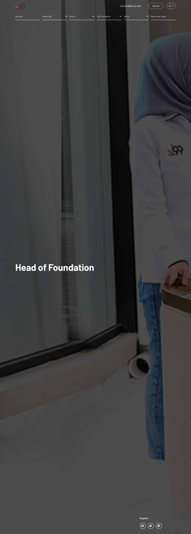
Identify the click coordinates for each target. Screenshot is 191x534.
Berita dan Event (158, 16)
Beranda (19, 16)
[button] (143, 526)
